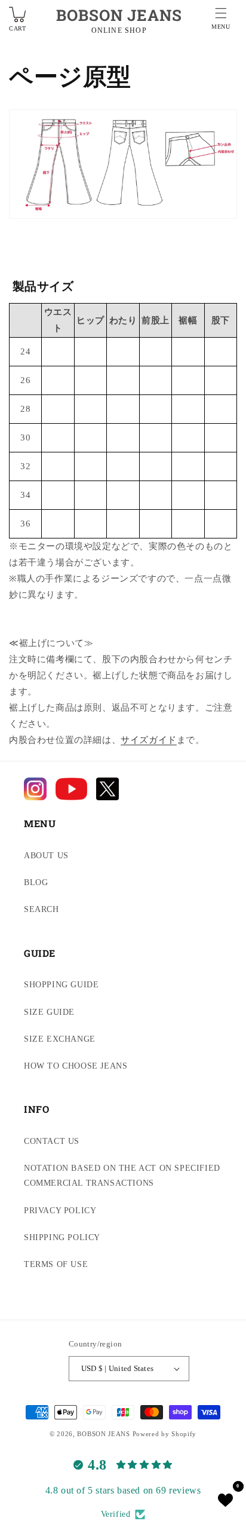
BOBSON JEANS (119, 15)
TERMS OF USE (56, 1264)
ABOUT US (46, 855)
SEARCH (41, 909)
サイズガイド (149, 740)
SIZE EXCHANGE (60, 1039)
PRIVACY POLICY (60, 1210)
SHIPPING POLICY (62, 1237)
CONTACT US (51, 1141)
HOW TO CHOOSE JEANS (75, 1065)
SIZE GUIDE (49, 1012)
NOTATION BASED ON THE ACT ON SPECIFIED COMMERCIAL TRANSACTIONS (122, 1176)
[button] (221, 20)
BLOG (36, 882)
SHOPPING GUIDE (61, 984)
